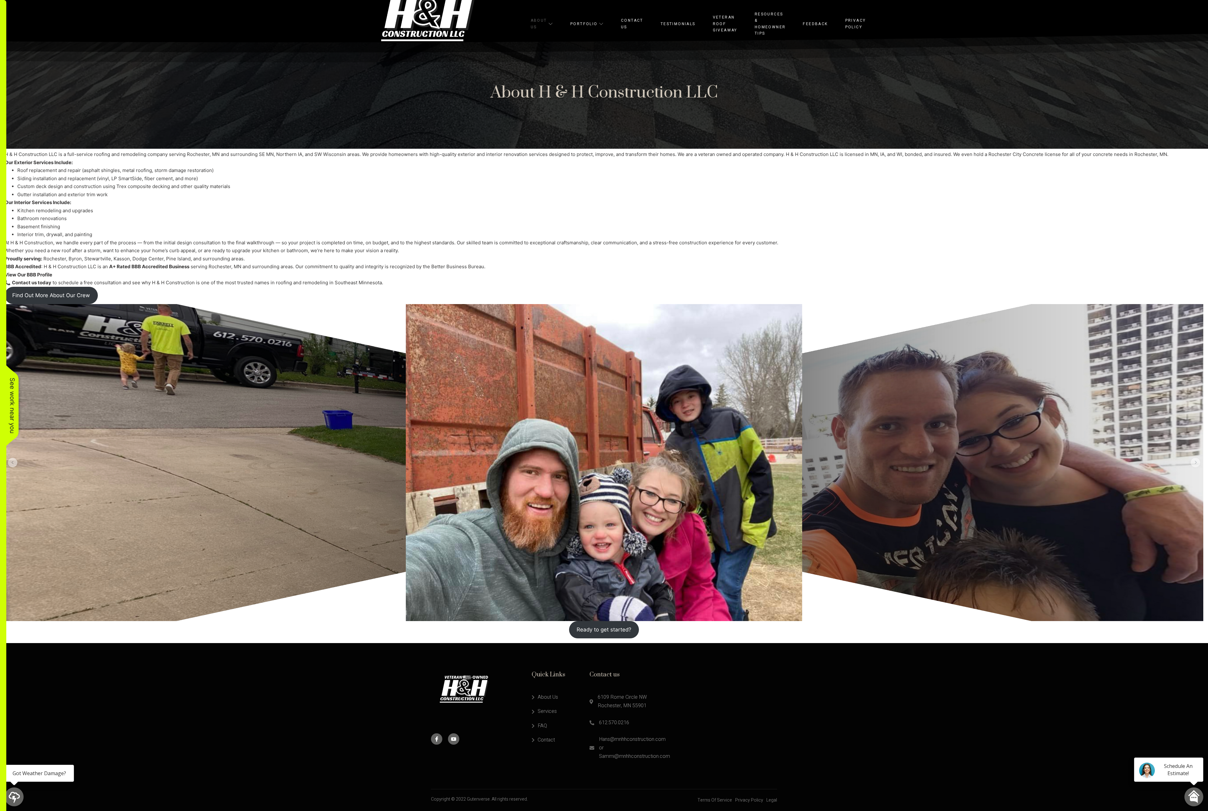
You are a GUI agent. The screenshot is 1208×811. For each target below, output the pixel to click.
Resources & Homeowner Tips (770, 23)
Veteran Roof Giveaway (725, 23)
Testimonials (678, 24)
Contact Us (632, 24)
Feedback (815, 24)
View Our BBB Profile (28, 275)
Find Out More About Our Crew (51, 295)
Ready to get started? (604, 629)
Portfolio (584, 24)
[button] (12, 462)
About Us (539, 24)
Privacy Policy (855, 24)
